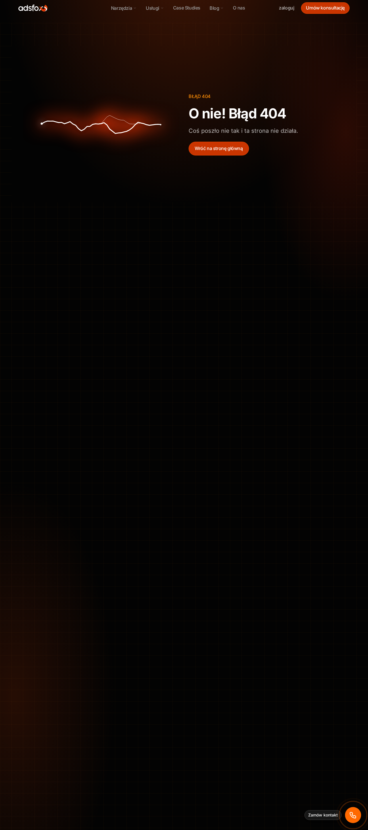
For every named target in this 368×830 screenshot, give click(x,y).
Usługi (152, 8)
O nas (239, 8)
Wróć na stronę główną (219, 148)
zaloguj (286, 8)
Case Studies (186, 8)
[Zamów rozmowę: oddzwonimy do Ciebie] (353, 815)
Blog (214, 8)
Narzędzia (121, 8)
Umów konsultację (325, 8)
